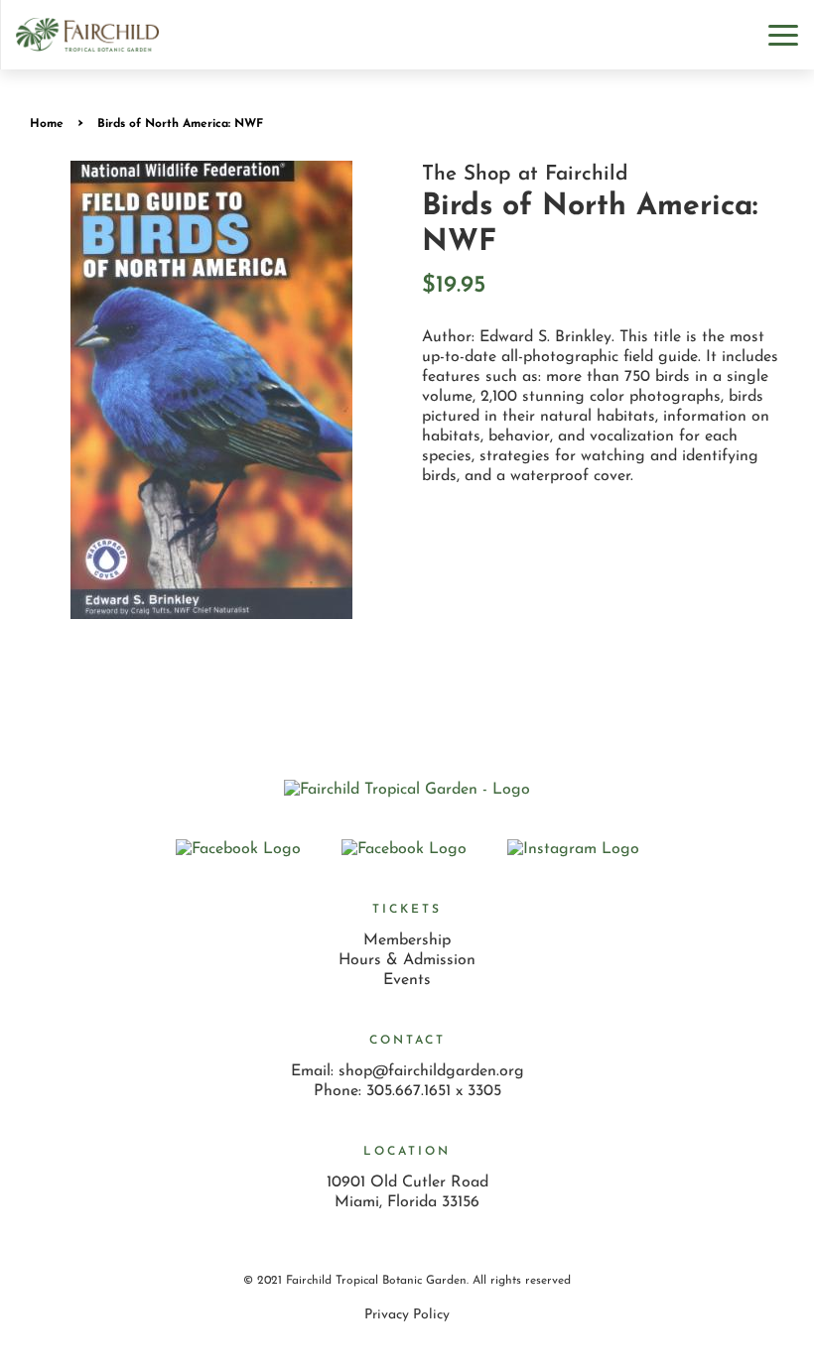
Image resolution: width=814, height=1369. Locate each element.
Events (407, 980)
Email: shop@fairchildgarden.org (407, 1071)
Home (47, 124)
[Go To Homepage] (87, 34)
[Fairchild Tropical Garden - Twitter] (238, 849)
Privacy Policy (407, 1314)
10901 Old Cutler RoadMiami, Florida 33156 (407, 1192)
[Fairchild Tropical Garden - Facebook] (404, 849)
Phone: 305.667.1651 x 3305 (407, 1091)
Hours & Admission (407, 960)
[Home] (407, 790)
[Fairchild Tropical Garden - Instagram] (573, 849)
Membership (407, 940)
